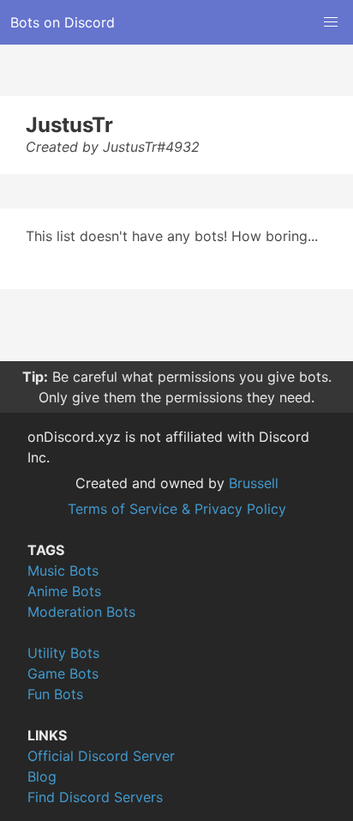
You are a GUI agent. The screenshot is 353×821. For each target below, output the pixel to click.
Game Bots (63, 673)
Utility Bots (63, 652)
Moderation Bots (81, 611)
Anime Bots (64, 591)
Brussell (253, 483)
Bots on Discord (62, 22)
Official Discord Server (101, 755)
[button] (330, 22)
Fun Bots (55, 694)
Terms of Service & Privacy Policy (177, 508)
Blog (42, 776)
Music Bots (63, 570)
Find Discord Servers (95, 797)
